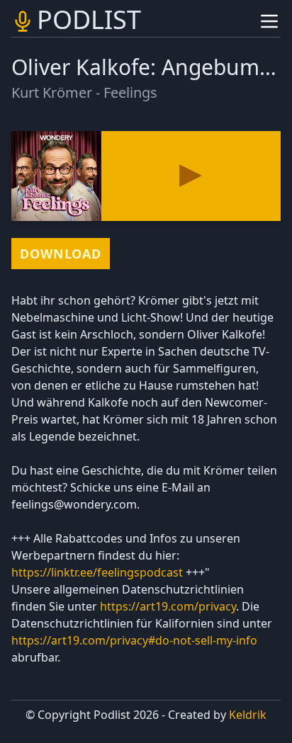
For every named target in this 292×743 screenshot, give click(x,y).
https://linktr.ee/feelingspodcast (97, 572)
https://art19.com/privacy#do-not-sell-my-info (134, 640)
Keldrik (247, 714)
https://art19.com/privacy (168, 606)
